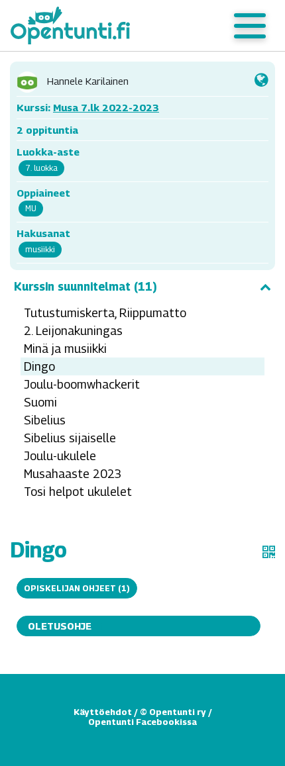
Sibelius (45, 420)
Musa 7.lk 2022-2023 (106, 107)
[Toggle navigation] (249, 26)
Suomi (40, 402)
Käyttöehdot (103, 711)
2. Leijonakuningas (73, 331)
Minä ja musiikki (65, 349)
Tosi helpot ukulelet (78, 492)
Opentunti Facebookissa (142, 721)
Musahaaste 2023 (72, 474)
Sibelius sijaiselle (70, 438)
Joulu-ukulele (60, 456)
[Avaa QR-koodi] (268, 552)
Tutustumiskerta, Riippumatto (105, 313)
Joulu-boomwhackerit (82, 384)
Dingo (39, 366)
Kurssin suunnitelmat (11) (85, 286)
